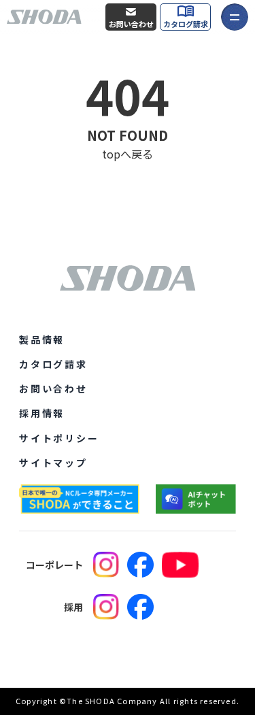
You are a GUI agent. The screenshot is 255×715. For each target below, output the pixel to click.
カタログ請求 (185, 23)
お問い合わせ (131, 23)
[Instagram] (106, 565)
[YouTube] (180, 565)
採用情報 (42, 413)
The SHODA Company (112, 700)
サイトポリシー (59, 438)
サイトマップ (53, 462)
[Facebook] (140, 565)
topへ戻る (127, 154)
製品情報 (42, 339)
